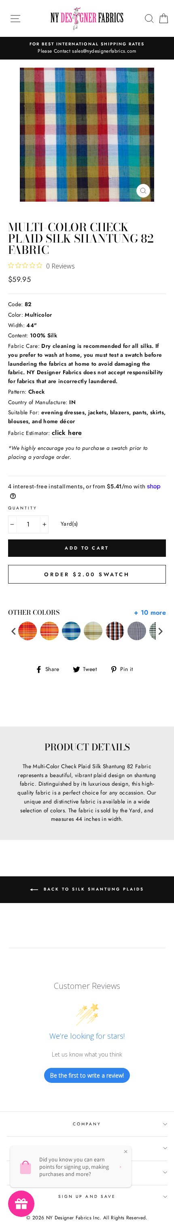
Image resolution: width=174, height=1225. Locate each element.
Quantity (22, 508)
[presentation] (13, 631)
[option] (87, 48)
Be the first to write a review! (87, 1075)
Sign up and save (87, 1196)
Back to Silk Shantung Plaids (92, 889)
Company (87, 1124)
